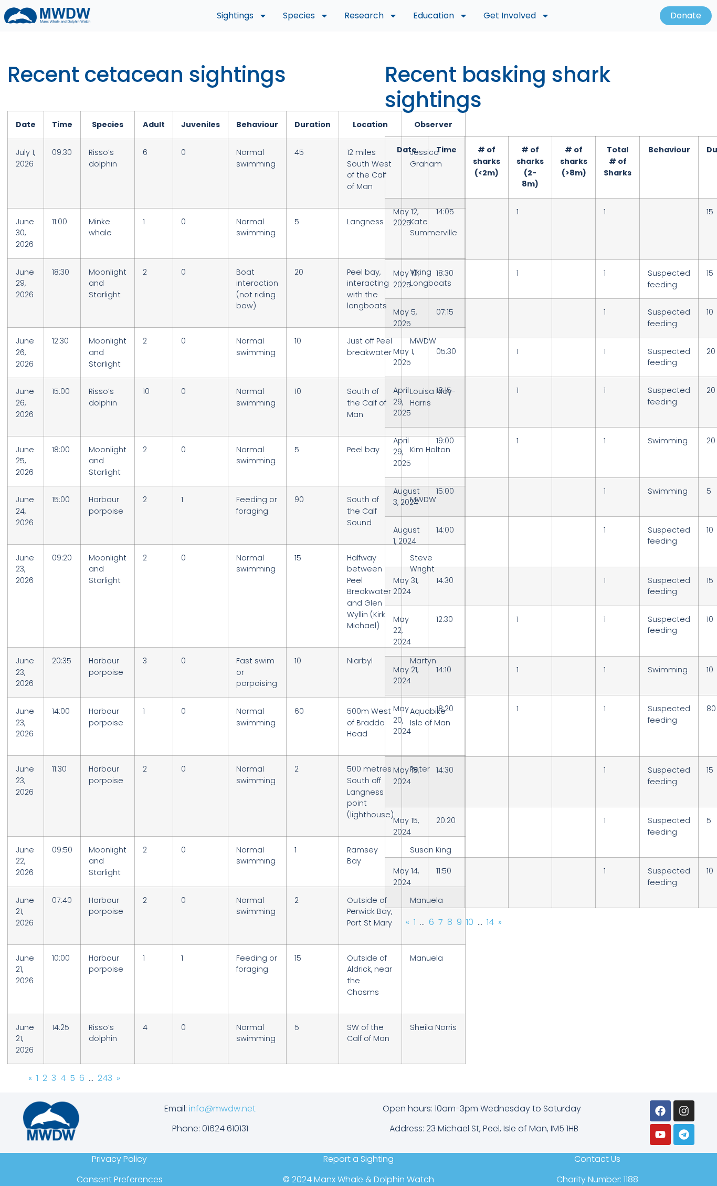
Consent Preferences (120, 1179)
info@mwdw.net (222, 1108)
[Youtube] (660, 1134)
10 (469, 922)
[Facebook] (660, 1110)
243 (105, 1078)
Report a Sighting (358, 1159)
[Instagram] (683, 1110)
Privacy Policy (119, 1159)
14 (490, 922)
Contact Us (597, 1159)
